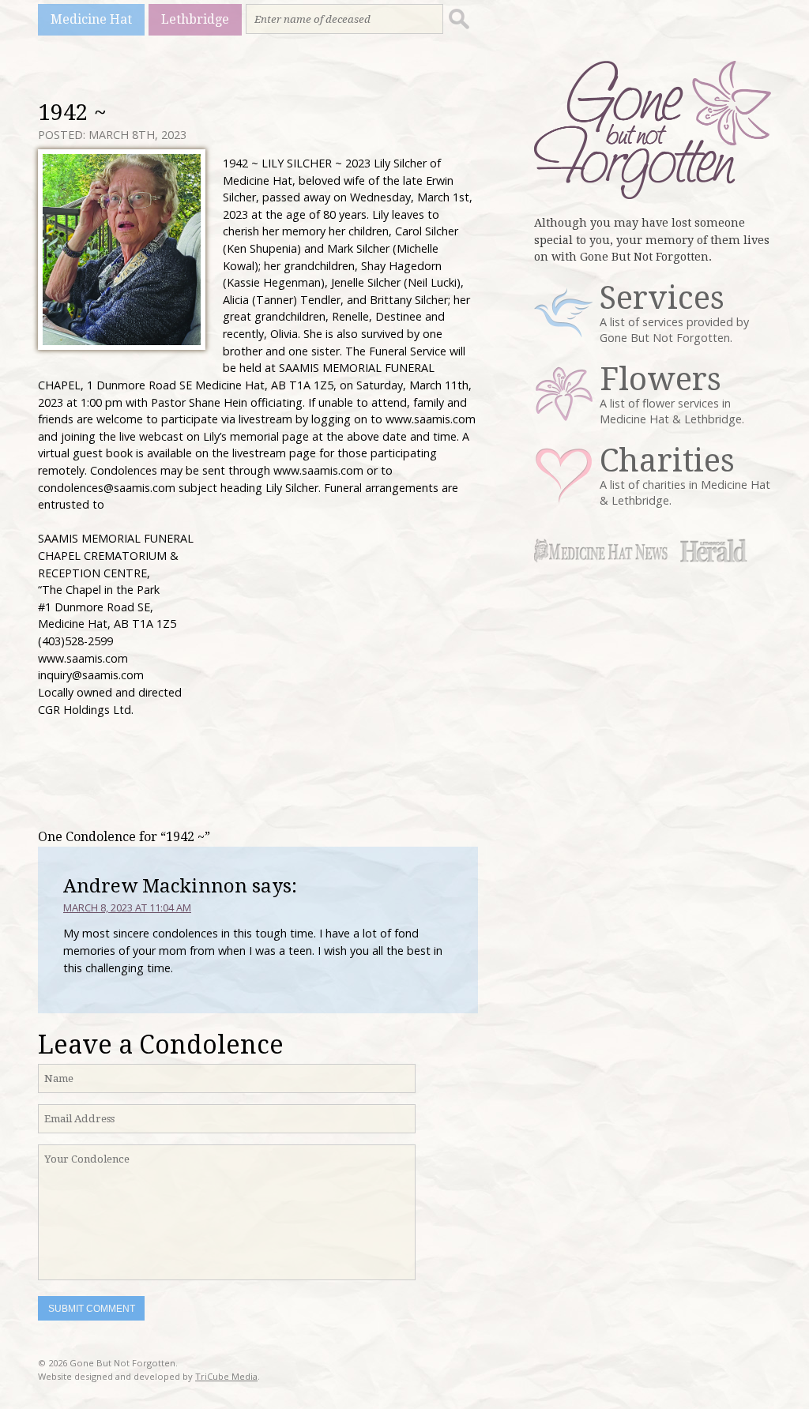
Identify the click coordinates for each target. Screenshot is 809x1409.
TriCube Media (226, 1376)
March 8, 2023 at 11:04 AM (127, 907)
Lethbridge (195, 19)
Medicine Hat (91, 19)
